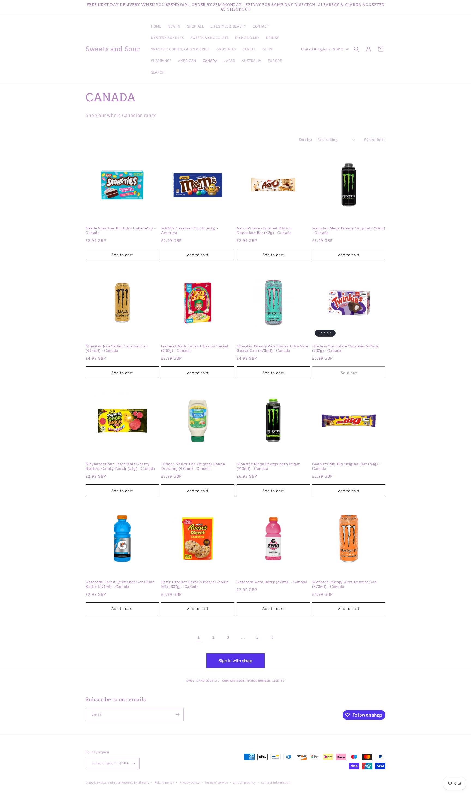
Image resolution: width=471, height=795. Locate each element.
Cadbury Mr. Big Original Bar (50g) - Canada (346, 466)
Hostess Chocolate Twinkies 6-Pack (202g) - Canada (345, 348)
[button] (357, 49)
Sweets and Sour (109, 782)
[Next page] (272, 637)
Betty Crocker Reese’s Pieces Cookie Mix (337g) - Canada (195, 584)
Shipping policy (244, 782)
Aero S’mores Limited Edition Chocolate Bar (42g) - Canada (264, 230)
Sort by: (305, 139)
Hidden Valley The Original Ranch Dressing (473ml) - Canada (193, 466)
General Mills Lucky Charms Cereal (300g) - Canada (194, 348)
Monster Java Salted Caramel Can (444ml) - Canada (117, 348)
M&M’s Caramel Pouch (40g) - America (189, 230)
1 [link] (199, 637)
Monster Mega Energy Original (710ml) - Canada (348, 230)
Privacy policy (189, 782)
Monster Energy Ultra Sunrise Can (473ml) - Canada (344, 584)
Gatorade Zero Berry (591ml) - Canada (272, 582)
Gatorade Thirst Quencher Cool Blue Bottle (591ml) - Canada (120, 584)
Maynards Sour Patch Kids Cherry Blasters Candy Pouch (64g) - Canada (120, 466)
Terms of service (216, 782)
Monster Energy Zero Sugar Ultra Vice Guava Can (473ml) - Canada (272, 348)
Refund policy (164, 782)
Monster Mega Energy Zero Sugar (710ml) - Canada (268, 466)
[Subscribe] (177, 714)
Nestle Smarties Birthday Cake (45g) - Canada (121, 230)
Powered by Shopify (135, 782)
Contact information (276, 782)
